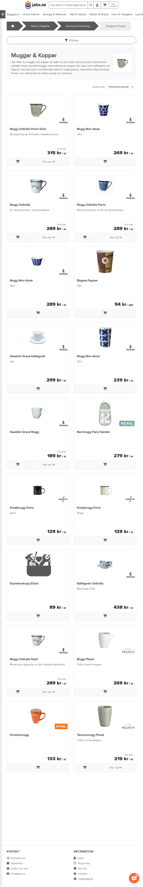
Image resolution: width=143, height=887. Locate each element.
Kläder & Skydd (99, 14)
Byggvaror (13, 14)
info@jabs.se (18, 873)
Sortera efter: (99, 87)
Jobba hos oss (19, 868)
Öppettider (17, 863)
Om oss (82, 868)
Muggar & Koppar (116, 26)
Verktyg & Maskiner (55, 14)
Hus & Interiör (31, 14)
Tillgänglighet (85, 878)
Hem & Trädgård (122, 14)
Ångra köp (84, 863)
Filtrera (73, 40)
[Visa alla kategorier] (2, 14)
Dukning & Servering (78, 26)
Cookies (82, 873)
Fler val (47, 161)
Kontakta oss (18, 858)
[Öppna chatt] (134, 878)
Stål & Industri (78, 14)
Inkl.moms (113, 5)
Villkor (80, 858)
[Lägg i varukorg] (17, 162)
